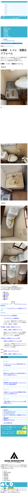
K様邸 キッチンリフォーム (11, 351)
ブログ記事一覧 (8, 422)
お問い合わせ (10, 13)
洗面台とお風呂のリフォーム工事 (13, 341)
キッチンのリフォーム (10, 411)
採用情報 (9, 9)
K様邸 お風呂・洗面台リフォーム (13, 329)
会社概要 (9, 12)
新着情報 (6, 418)
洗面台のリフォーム (9, 420)
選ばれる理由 (10, 6)
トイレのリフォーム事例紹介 (11, 318)
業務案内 (9, 7)
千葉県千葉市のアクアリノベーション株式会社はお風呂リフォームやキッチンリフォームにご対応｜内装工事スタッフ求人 (14, 466)
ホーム (9, 4)
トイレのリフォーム (12, 308)
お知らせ (9, 10)
